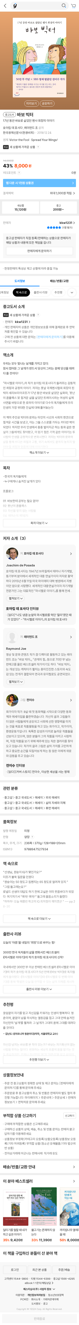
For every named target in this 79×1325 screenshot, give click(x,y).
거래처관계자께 (51, 1299)
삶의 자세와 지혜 (55, 803)
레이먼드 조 (31, 128)
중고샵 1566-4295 (64, 1278)
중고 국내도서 (23, 797)
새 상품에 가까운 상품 (22, 147)
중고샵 (8, 797)
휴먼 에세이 (53, 808)
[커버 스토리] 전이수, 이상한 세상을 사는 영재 (38, 772)
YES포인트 (9, 173)
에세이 (39, 797)
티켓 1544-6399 (40, 1278)
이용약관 (20, 1295)
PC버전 (24, 1299)
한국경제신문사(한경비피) (18, 133)
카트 (74, 6)
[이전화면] (5, 6)
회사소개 (35, 1299)
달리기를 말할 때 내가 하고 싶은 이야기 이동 (15, 1216)
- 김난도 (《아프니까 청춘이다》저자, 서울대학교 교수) (30, 1033)
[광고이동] (64, 6)
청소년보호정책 (56, 1295)
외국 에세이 (53, 797)
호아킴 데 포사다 (13, 128)
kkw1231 (21, 322)
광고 (45, 1303)
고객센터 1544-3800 (16, 1278)
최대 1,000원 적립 (61, 193)
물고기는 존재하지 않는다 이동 (44, 1214)
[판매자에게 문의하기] (49, 337)
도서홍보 (35, 1303)
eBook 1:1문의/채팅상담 (38, 1283)
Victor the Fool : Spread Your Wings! (33, 140)
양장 (27, 837)
